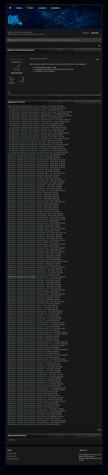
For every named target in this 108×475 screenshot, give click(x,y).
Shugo (45, 131)
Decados (42, 286)
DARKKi (41, 225)
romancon (42, 378)
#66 (97, 59)
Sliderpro (42, 188)
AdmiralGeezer (42, 106)
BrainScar (42, 259)
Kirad (44, 110)
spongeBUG (43, 273)
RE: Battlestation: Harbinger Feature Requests (24, 108)
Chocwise (42, 317)
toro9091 (42, 284)
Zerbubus (42, 238)
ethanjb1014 (43, 397)
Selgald (41, 175)
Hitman (41, 211)
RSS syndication (13, 459)
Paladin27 (42, 382)
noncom (41, 386)
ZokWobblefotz (44, 232)
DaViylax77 (42, 185)
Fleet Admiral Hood (45, 332)
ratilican (41, 256)
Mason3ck (42, 399)
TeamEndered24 (46, 144)
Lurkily (41, 292)
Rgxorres (42, 370)
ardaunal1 (42, 234)
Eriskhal (45, 123)
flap (40, 392)
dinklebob (42, 414)
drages (45, 137)
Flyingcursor (43, 409)
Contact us (12, 456)
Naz (40, 192)
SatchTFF (46, 108)
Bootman (42, 254)
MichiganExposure (45, 261)
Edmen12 (42, 413)
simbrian (42, 365)
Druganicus (43, 311)
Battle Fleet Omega (49, 112)
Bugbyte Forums (15, 40)
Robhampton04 (44, 388)
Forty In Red (43, 384)
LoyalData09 (45, 148)
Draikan (41, 257)
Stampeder (46, 129)
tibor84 (41, 395)
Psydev (41, 263)
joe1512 (41, 405)
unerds (41, 169)
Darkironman (43, 374)
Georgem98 (43, 416)
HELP (31, 8)
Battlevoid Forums (28, 40)
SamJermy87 (43, 183)
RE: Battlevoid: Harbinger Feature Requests (23, 140)
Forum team (12, 453)
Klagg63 (44, 146)
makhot (41, 424)
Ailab (44, 135)
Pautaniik (42, 250)
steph (41, 338)
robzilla (41, 156)
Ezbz (40, 403)
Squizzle (42, 369)
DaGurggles (43, 213)
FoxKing (41, 275)
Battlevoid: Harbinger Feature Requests (21, 106)
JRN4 (41, 177)
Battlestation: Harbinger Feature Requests (22, 154)
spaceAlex (42, 367)
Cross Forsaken (44, 401)
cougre (41, 418)
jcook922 (42, 179)
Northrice (42, 278)
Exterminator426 (48, 119)
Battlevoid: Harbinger (43, 40)
